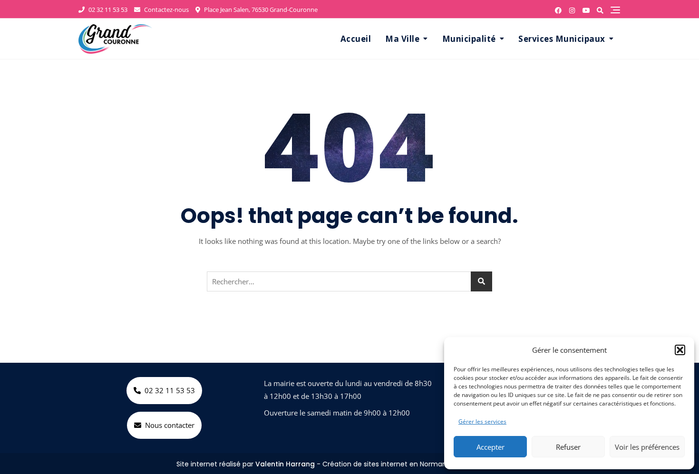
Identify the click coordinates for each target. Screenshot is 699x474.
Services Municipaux (561, 38)
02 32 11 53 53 (107, 9)
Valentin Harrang (285, 464)
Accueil (355, 38)
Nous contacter (169, 425)
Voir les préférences (647, 447)
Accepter (490, 447)
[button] (680, 350)
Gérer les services (482, 421)
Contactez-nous (166, 9)
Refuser (568, 447)
